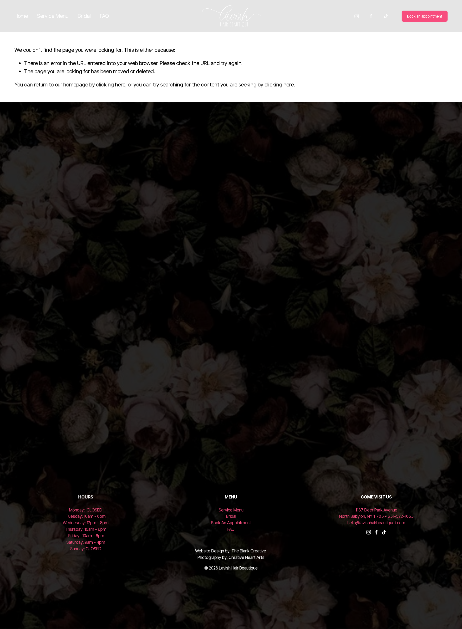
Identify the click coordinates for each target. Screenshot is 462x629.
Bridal (84, 16)
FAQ (104, 16)
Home (21, 16)
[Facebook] (371, 16)
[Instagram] (356, 16)
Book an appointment (424, 16)
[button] (58, 260)
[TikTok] (385, 16)
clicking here (110, 84)
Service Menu (52, 16)
